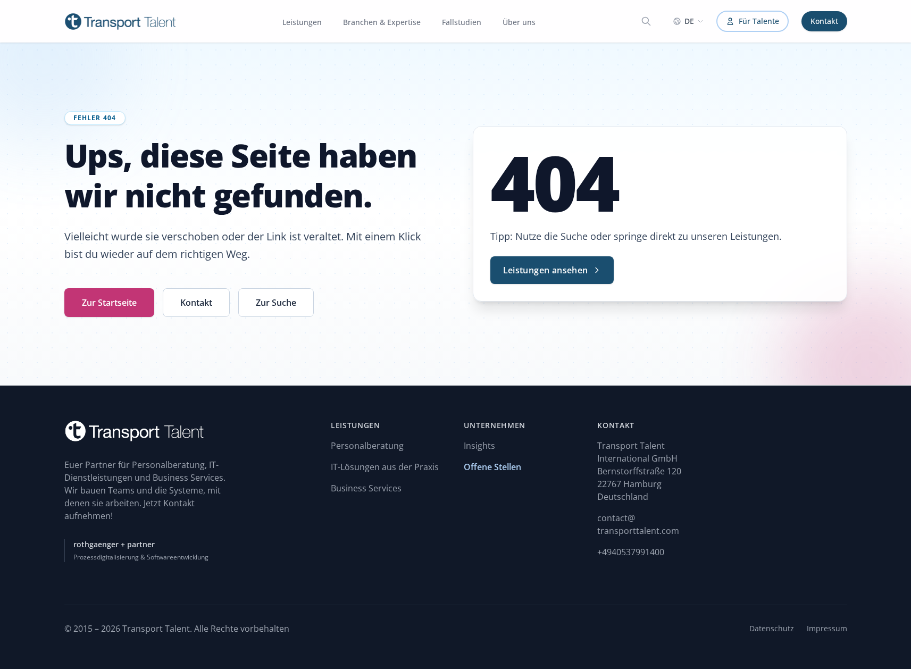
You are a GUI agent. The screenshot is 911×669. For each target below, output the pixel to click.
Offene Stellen (492, 467)
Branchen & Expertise (382, 22)
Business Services (366, 488)
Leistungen (302, 22)
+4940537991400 (630, 552)
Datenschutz (771, 628)
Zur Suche (276, 302)
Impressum (827, 628)
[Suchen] (646, 21)
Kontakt (824, 21)
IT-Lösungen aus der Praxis (385, 467)
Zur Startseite (109, 302)
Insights (479, 445)
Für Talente (759, 21)
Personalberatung (367, 445)
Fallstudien (461, 22)
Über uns (519, 22)
